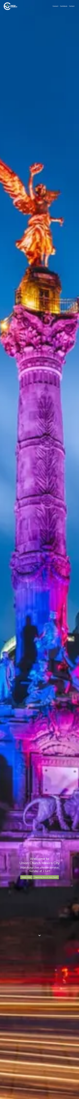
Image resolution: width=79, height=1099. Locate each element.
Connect (55, 6)
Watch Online (26, 877)
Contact (71, 6)
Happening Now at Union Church (46, 877)
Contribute (63, 6)
